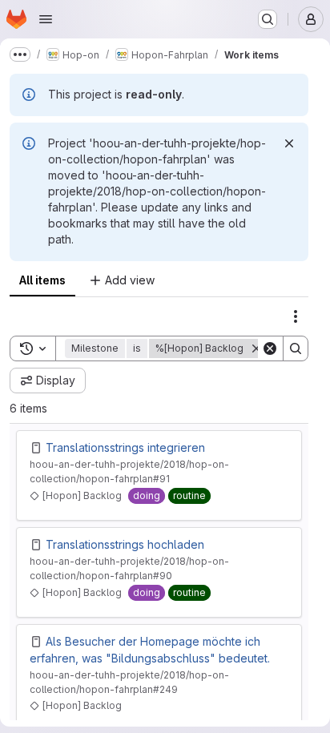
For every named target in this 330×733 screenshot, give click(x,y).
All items (42, 280)
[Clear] (270, 348)
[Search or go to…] (267, 19)
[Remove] (256, 348)
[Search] (295, 348)
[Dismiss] (289, 143)
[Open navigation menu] (45, 19)
